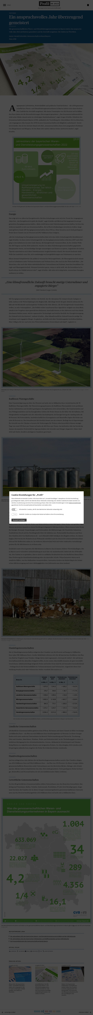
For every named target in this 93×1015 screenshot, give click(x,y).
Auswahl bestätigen (19, 520)
